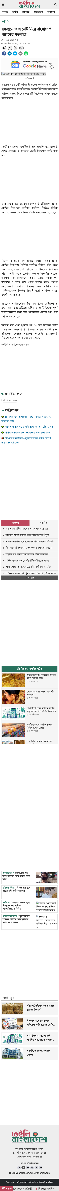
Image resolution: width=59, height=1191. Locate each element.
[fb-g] (23, 1167)
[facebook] (4, 53)
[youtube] (40, 1167)
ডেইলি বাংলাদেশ (23, 1182)
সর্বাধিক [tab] (43, 523)
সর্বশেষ (5, 11)
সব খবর (28, 577)
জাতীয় (15, 11)
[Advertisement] (29, 479)
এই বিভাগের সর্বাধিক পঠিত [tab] (29, 669)
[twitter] (15, 53)
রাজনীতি (25, 11)
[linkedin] (9, 53)
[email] (20, 53)
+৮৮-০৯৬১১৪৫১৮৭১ (32, 1156)
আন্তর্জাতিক (38, 11)
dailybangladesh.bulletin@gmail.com (31, 1172)
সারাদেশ (51, 11)
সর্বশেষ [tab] (15, 523)
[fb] (19, 1167)
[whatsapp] (25, 53)
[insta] (32, 1167)
